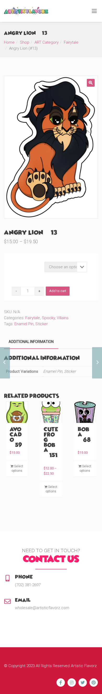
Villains (63, 318)
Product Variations (27, 263)
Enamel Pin (23, 324)
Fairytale (71, 42)
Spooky (48, 318)
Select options (17, 468)
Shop (24, 42)
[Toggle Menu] (94, 11)
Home (9, 42)
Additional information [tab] (31, 342)
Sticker (41, 324)
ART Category (47, 42)
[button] (91, 83)
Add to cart (57, 291)
